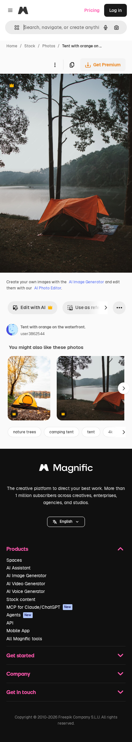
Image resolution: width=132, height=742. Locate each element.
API (9, 623)
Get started (20, 655)
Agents (18, 615)
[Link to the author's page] (12, 330)
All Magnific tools (24, 639)
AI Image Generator (86, 282)
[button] (66, 522)
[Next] (105, 307)
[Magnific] (66, 469)
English (66, 521)
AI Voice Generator (25, 591)
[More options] (54, 64)
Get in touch (21, 692)
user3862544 (33, 333)
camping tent (61, 432)
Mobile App (17, 631)
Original (41, 86)
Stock (29, 46)
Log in (115, 10)
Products (17, 548)
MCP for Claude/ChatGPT (38, 607)
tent (91, 432)
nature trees (24, 432)
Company (18, 673)
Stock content (20, 599)
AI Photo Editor (47, 288)
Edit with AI (28, 309)
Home (11, 46)
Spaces (14, 560)
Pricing (92, 10)
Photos (48, 46)
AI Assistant (18, 568)
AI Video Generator (25, 584)
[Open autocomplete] (14, 27)
